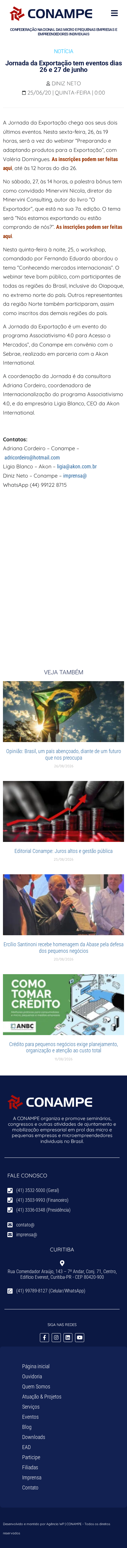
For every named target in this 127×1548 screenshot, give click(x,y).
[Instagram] (56, 1337)
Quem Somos (36, 1386)
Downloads (33, 1437)
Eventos (30, 1417)
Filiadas (30, 1467)
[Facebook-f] (44, 1337)
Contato (30, 1487)
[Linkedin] (68, 1337)
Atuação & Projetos (41, 1396)
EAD (26, 1447)
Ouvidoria (32, 1376)
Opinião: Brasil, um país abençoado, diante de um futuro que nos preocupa (63, 754)
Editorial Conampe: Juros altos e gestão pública (63, 851)
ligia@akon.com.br (77, 466)
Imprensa (31, 1477)
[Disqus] (63, 574)
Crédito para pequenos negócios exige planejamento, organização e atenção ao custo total (63, 1047)
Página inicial (36, 1366)
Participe (31, 1457)
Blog (27, 1427)
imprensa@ (75, 476)
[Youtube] (79, 1337)
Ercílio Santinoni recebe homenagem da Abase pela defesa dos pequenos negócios (63, 947)
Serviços (31, 1407)
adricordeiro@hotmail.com (32, 457)
